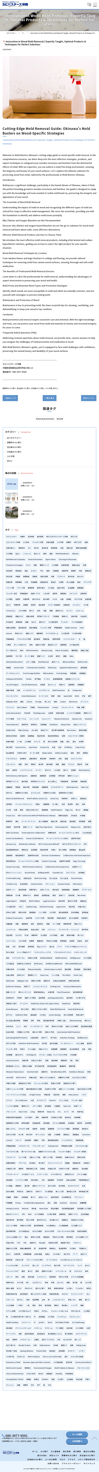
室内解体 (37, 639)
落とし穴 (78, 1340)
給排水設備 (60, 713)
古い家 (21, 1134)
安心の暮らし (52, 781)
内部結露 (43, 724)
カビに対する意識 (77, 1357)
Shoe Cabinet (22, 707)
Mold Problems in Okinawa (64, 1368)
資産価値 (83, 781)
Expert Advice (51, 559)
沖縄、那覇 (80, 707)
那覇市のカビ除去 (21, 793)
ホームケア (24, 1003)
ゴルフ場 (18, 656)
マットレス (10, 707)
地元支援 (9, 576)
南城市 (8, 827)
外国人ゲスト (43, 1049)
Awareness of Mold (13, 1362)
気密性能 (88, 599)
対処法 (36, 1311)
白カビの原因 (37, 1231)
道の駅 (41, 764)
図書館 (31, 941)
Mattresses (73, 702)
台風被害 (25, 1197)
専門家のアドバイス (38, 781)
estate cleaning (55, 1015)
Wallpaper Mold (11, 702)
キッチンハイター (77, 1294)
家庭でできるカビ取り (39, 1009)
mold (82, 628)
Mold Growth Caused (14, 1368)
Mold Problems (34, 901)
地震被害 (9, 924)
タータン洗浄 (34, 753)
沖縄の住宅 (33, 1077)
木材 (49, 1385)
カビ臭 (86, 605)
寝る (68, 742)
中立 (41, 571)
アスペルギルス (11, 759)
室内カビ (42, 622)
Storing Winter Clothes (14, 1379)
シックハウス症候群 (74, 713)
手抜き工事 (19, 1260)
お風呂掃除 (34, 1038)
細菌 (63, 764)
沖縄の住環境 (23, 929)
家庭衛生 (9, 616)
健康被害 (45, 810)
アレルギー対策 (45, 628)
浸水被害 (85, 1169)
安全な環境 (10, 975)
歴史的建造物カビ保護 (34, 1089)
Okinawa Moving (76, 1021)
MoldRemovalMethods (54, 964)
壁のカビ (88, 1021)
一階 (27, 1305)
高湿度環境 (63, 1248)
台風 (61, 548)
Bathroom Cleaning (13, 986)
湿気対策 (74, 616)
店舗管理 (45, 787)
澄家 (20, 1334)
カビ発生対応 (10, 907)
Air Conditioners (21, 1100)
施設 (51, 554)
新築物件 (9, 821)
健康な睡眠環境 (25, 1248)
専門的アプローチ (43, 616)
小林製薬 (57, 1134)
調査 (66, 759)
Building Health (43, 873)
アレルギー (65, 622)
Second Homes (76, 878)
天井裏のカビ (54, 1220)
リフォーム (27, 554)
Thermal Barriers (12, 724)
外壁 (52, 576)
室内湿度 (49, 764)
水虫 (83, 1186)
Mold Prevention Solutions (32, 867)
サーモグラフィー (67, 1043)
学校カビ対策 (63, 1277)
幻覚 (35, 1345)
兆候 (83, 804)
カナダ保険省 (39, 1214)
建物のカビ (27, 895)
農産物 (21, 1169)
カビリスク (73, 593)
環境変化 (28, 1368)
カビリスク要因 (11, 1226)
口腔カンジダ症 (34, 1157)
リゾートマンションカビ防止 (16, 1095)
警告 (21, 810)
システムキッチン (59, 1300)
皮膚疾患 (66, 605)
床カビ (8, 1254)
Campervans (77, 690)
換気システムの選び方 (47, 1077)
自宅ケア (44, 1038)
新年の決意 (22, 912)
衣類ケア (27, 986)
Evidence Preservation (14, 918)
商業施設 (26, 576)
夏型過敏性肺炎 (53, 1140)
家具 (86, 1271)
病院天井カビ (69, 1174)
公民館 (61, 582)
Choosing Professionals (67, 559)
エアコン (9, 1100)
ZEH (85, 844)
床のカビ (9, 793)
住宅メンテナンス (79, 724)
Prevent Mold (41, 1351)
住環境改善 (65, 565)
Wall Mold (9, 1026)
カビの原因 (87, 958)
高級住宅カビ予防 (25, 1083)
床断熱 (14, 1340)
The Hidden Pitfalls (62, 1322)
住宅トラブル (45, 890)
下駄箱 (32, 707)
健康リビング (10, 992)
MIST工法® (78, 542)
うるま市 (46, 593)
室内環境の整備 (86, 1026)
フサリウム (22, 1163)
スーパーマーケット (29, 821)
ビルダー (34, 571)
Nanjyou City (75, 827)
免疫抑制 (59, 1157)
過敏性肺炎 (33, 759)
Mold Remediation (62, 554)
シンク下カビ (46, 1265)
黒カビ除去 (25, 1009)
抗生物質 (9, 935)
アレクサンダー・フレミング (69, 929)
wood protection (12, 1060)
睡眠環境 (40, 633)
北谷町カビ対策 (50, 1089)
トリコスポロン (67, 1140)
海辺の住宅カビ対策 (84, 1089)
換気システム (10, 1129)
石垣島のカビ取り (38, 388)
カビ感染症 (49, 1191)
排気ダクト (45, 730)
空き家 (27, 1186)
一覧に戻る (49, 398)
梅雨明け (18, 1186)
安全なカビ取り (36, 1060)
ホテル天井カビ (56, 1174)
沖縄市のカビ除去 (49, 793)
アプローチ (61, 576)
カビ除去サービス (28, 1174)
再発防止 (53, 1248)
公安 (13, 947)
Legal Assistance (49, 901)
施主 (26, 571)
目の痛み (32, 1163)
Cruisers (55, 707)
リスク (84, 1095)
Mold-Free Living (40, 878)
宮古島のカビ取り (23, 388)
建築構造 (80, 588)
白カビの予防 (49, 1231)
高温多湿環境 (82, 1231)
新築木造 (25, 850)
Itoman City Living (13, 867)
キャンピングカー (12, 696)
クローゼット (10, 764)
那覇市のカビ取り (9, 388)
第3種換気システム (12, 1066)
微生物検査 (33, 628)
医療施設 (73, 850)
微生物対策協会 (53, 736)
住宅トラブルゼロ (48, 1340)
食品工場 (54, 821)
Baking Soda (81, 1345)
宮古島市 (9, 571)
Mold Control (21, 1077)
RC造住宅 (9, 622)
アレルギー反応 (11, 593)
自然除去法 (10, 998)
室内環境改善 (77, 992)
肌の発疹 (46, 599)
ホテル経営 (32, 1049)
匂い (88, 1294)
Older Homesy (23, 730)
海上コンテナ (41, 947)
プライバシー (79, 1197)
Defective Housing (46, 907)
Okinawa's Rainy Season (15, 1072)
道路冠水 (75, 1169)
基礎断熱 (63, 1066)
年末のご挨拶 (10, 912)
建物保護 (35, 787)
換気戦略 (46, 1123)
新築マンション (73, 776)
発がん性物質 (52, 742)
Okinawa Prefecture (61, 719)
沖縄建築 (80, 685)
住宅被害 (48, 1106)
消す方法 (67, 1254)
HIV (73, 1112)
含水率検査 (85, 1214)
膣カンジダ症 (48, 1157)
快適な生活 (27, 878)
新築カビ (65, 616)
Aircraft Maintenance (29, 685)
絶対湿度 (48, 1305)
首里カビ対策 (55, 1083)
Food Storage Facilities (31, 673)
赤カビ (87, 1265)
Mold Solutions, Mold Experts (16, 776)
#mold (60, 418)
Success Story (20, 747)
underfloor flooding (67, 1038)
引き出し (45, 1311)
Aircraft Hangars (12, 685)
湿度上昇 (70, 548)
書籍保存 (40, 941)
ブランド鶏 (21, 588)
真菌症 (67, 1163)
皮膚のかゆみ (69, 1157)
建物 (44, 554)
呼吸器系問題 (10, 1146)
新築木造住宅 (63, 815)
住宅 (63, 804)
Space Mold (68, 696)
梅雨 (64, 1095)
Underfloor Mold (21, 1015)
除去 (17, 1277)
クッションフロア (12, 1271)
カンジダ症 (22, 1157)
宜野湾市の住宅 (33, 855)
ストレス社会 (63, 1100)
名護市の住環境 (64, 861)
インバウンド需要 (21, 1180)
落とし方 (35, 1265)
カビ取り (60, 1379)
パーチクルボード (36, 1026)
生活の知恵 (10, 1032)
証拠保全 (85, 912)
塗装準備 (42, 998)
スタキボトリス (24, 1146)
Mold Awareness (32, 650)
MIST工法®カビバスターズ (71, 844)
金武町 (14, 770)
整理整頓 (32, 912)
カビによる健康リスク (14, 1237)
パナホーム (38, 1328)
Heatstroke (43, 1208)
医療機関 (18, 582)
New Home (81, 895)
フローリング (10, 1112)
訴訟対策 (62, 901)
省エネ (8, 605)
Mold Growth (82, 662)
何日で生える (75, 1311)
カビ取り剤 (10, 1357)
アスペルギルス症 (81, 1146)
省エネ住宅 (52, 1186)
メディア (18, 1140)
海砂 (32, 924)
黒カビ (31, 611)
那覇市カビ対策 (63, 1077)
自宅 (77, 804)
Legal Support (11, 901)
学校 (43, 1140)
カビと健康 (80, 1043)
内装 (80, 571)
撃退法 (36, 1379)
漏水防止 (68, 1117)
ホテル (28, 565)
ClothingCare (31, 1055)
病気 (7, 958)
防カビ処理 (10, 952)
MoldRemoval (82, 1038)
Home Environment (35, 559)
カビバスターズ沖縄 (13, 542)
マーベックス (10, 1334)
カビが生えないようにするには (71, 1260)
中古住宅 (27, 713)
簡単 (49, 1288)
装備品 (28, 1379)
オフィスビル (40, 1134)
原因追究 (18, 571)
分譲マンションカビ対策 (14, 1089)
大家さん (74, 798)
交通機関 (34, 582)
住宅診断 (69, 1328)
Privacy (18, 1203)
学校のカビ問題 (51, 941)
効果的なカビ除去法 (24, 964)
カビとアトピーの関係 (76, 736)
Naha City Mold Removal (15, 798)
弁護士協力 (82, 907)
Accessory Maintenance (72, 986)
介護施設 (56, 571)
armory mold (18, 668)
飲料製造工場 (83, 1191)
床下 (38, 1385)
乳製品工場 (52, 1169)
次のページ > (88, 398)
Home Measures (12, 1009)
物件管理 (74, 781)
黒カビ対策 (30, 1220)
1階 (71, 1060)
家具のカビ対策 (57, 1026)
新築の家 (41, 1112)
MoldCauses (38, 964)
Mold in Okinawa (34, 1357)
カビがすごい (37, 1282)
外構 (84, 565)
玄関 (63, 736)
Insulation (88, 719)
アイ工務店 (59, 1328)
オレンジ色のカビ (20, 645)
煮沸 (40, 1305)
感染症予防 (44, 582)
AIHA (29, 1214)
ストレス (37, 742)
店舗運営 (46, 804)
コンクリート (26, 1322)
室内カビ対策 (72, 901)
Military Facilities (69, 662)
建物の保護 (71, 935)
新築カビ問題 (27, 1066)
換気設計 (52, 1351)
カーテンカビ (43, 696)
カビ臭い (70, 1288)
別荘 (26, 764)
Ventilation (54, 724)
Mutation (73, 1203)
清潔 (18, 690)
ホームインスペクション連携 (29, 861)
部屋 (61, 742)
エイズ (66, 1112)
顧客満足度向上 (39, 992)
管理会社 (83, 798)
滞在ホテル (78, 924)
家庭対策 (76, 1003)
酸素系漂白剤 (58, 1288)
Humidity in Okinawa (76, 1072)
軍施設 (8, 668)
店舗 (18, 1385)
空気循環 (9, 1180)
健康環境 (31, 588)
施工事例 (9, 747)
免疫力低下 (80, 1015)
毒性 (34, 1305)
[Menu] (95, 4)
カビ (29, 548)
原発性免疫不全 (11, 1294)
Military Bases (48, 673)
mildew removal (71, 628)
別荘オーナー (10, 890)
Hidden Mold (10, 730)
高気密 (42, 1129)
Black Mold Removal (57, 1009)
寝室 (20, 764)
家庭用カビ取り (11, 1003)
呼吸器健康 (58, 628)
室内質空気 (24, 1294)
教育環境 (70, 1237)
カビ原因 (87, 1311)
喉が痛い (65, 1305)
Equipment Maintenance (68, 668)
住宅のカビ (21, 975)
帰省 (89, 1049)
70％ (18, 1243)
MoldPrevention (61, 958)
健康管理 (25, 924)
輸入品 (52, 947)
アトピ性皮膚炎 (77, 622)
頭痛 (82, 1305)
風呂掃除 (70, 998)
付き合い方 (21, 1357)
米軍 (53, 747)
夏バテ (33, 1197)
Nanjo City (51, 1112)
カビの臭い (57, 1254)
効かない (20, 1300)
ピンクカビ (25, 1265)
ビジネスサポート (57, 787)
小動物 (8, 645)
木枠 (58, 1340)
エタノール (10, 1300)
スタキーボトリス (80, 952)
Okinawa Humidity (34, 969)
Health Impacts (56, 810)
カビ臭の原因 (76, 633)
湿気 (59, 696)
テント (59, 947)
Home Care (44, 975)
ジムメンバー (46, 719)
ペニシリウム (10, 941)
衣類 (15, 810)
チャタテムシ (62, 1317)
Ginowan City (11, 844)
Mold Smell (10, 981)
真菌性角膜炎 (10, 1163)
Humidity (59, 1374)
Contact (9, 1140)
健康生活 (83, 901)
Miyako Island (47, 753)
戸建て (87, 1379)
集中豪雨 (20, 1220)
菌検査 (86, 810)
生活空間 (71, 588)
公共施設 (70, 1379)
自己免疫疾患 (74, 1049)
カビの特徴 (22, 611)
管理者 (17, 787)
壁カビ (65, 770)
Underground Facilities (14, 679)
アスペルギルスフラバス (62, 952)
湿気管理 (50, 918)
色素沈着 (31, 1277)
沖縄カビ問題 (10, 1083)
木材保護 (73, 1055)
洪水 (25, 1243)
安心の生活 (53, 878)
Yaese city (67, 1106)
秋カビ (19, 1288)
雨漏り (16, 1197)
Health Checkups (12, 1322)
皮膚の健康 (10, 742)
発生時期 (35, 1300)
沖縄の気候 (10, 969)
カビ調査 (9, 1186)
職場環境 (75, 650)
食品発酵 (54, 1060)
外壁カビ (62, 685)
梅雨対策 (72, 1066)
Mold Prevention (59, 690)
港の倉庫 (22, 947)
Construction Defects (83, 1362)
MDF (47, 1026)
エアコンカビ (35, 793)
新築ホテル (88, 713)
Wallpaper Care (22, 981)
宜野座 (73, 770)
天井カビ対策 (10, 1134)
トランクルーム (61, 1271)
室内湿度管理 (63, 912)
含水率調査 (75, 912)
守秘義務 (9, 1203)
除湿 (46, 1282)
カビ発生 (51, 588)
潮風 (80, 1300)
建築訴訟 (62, 1214)
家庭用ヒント (32, 975)
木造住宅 (83, 616)
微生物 (79, 764)
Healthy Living (31, 907)
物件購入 (9, 804)
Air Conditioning (78, 1322)
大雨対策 (17, 1254)
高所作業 (17, 827)
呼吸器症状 (24, 593)
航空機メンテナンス (72, 679)
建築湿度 (19, 622)
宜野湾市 (83, 593)
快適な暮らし (10, 548)
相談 (54, 895)
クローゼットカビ (83, 1368)
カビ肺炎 (73, 1248)
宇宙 (83, 696)
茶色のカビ (19, 633)
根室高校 (46, 1237)
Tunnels (28, 679)
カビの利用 (22, 941)
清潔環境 (9, 855)
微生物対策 (44, 850)
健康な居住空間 (81, 548)
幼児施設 (81, 873)
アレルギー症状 (76, 1100)
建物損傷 (53, 1277)
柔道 (7, 947)
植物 (30, 645)
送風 (23, 1277)
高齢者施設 (66, 890)
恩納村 (33, 764)
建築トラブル (73, 1214)
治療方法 (29, 1191)
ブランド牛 (87, 582)
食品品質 (82, 850)
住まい (17, 554)
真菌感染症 (79, 1140)
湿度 (72, 753)
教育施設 (63, 941)
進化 (49, 1203)
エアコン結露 (81, 1174)
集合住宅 (56, 890)
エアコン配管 (10, 1311)
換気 (77, 1060)
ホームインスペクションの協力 (57, 838)
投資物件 (65, 798)
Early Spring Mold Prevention (16, 1038)
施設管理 (9, 656)
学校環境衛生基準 (68, 1208)
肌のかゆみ (36, 599)
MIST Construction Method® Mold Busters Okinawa (36, 815)
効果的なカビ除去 (77, 1220)
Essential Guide (32, 1072)
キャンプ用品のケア (24, 952)
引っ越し (55, 804)
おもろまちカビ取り (79, 1077)
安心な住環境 (73, 918)
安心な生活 (64, 878)
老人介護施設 (43, 821)
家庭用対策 (67, 924)
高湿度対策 (42, 1248)
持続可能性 (87, 969)
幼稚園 (25, 605)
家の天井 (29, 1134)
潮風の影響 (10, 690)
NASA (77, 696)
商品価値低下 (20, 855)
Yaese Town (23, 1112)
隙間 (68, 1282)
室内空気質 (22, 628)
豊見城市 (43, 759)
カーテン (39, 770)
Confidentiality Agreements (34, 1203)
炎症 (61, 599)
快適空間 (54, 1049)
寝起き (56, 1305)
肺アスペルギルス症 (28, 1152)
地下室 (75, 1282)
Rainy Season (74, 1095)
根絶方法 (47, 981)
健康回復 (43, 776)
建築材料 (34, 935)
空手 (86, 941)
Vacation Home (36, 884)
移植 (38, 1021)
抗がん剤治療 (68, 1015)
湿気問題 (62, 1351)
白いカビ (60, 1282)
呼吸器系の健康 (66, 1146)
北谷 (59, 747)
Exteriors (52, 1100)
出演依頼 (28, 1140)
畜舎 (78, 582)
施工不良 (57, 1265)
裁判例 (79, 1123)
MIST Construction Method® (49, 844)
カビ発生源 (10, 964)
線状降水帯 (10, 1220)
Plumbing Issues (39, 713)
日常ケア (39, 1191)
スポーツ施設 (30, 662)
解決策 (70, 804)
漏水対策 (26, 787)
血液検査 (42, 1317)
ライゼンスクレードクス (42, 952)
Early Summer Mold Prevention (68, 1032)
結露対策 (45, 1117)
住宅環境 (88, 1123)
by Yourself (67, 1340)
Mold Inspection (72, 787)
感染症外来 (76, 1163)
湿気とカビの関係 (72, 1026)
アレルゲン (76, 605)
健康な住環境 (10, 628)
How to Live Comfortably (52, 1357)
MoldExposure (75, 958)
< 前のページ (10, 398)
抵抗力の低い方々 (32, 810)
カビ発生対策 (74, 645)
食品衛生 (73, 821)
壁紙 (21, 702)
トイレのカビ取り (12, 1265)
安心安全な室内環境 (13, 1021)
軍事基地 (82, 673)
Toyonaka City (57, 873)
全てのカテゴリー (14, 437)
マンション (10, 1385)
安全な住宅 (35, 929)
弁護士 (37, 804)
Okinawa (75, 554)
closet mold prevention (14, 1374)
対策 (52, 1282)
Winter (40, 1374)
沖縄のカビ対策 (25, 1226)
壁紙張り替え (65, 1243)
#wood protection (45, 418)
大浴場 (50, 656)
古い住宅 (35, 730)
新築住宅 (22, 548)
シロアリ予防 (39, 918)
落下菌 (44, 1043)
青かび (30, 1271)
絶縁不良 (25, 724)
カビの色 (88, 1282)
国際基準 (63, 1049)
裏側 (23, 1271)
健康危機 (9, 895)
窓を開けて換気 (11, 1351)
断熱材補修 (25, 1123)
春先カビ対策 (37, 1032)
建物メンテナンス (38, 1186)
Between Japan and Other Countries (36, 1362)
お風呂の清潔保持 (59, 981)
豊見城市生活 (10, 861)
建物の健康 (83, 730)
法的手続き (87, 827)
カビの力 (18, 935)
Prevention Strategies (14, 565)
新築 (52, 696)
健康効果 (64, 1060)
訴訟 (60, 759)
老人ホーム (52, 685)
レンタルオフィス (29, 690)
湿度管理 (71, 685)
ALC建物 (44, 935)
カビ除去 (26, 542)
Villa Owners (77, 884)
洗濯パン (62, 895)
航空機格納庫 (57, 679)
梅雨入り (64, 1345)
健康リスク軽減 (30, 998)
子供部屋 (56, 616)
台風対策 (29, 918)
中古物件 (60, 1180)
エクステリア (41, 1100)
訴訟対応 (72, 907)
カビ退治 (57, 770)
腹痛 (65, 656)
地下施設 (38, 679)
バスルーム (80, 611)
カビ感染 (9, 599)
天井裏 (55, 1345)
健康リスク (30, 633)
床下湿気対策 (39, 1066)
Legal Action (61, 907)
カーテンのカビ (51, 1260)
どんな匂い (80, 1288)
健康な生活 (76, 565)
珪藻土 (47, 1254)
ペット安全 (55, 975)
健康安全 (46, 639)
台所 (38, 611)
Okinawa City (77, 719)
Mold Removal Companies (15, 559)
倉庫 (89, 821)
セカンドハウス (76, 759)
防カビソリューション (14, 873)
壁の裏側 (9, 1328)
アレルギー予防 (11, 1049)
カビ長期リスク (76, 1226)
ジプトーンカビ (42, 1174)
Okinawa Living (46, 650)
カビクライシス (81, 1334)
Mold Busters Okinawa (27, 844)
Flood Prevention (63, 992)
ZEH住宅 (74, 815)
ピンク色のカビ (11, 650)
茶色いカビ (72, 1300)
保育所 (33, 605)
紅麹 (49, 1134)
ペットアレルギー (69, 639)
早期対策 (17, 605)
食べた (87, 1300)
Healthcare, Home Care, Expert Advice (45, 1003)
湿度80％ (33, 1243)
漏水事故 (25, 781)
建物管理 (54, 548)
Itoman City (44, 747)
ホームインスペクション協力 (69, 833)
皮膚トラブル (35, 593)
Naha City (84, 787)
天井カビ (48, 770)
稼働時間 (83, 1203)
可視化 (53, 850)
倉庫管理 (63, 645)
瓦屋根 (8, 1197)
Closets (29, 702)
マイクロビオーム (52, 633)
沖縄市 (22, 537)
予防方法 (20, 1191)
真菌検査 (31, 736)
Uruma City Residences (14, 838)
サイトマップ (89, 1463)
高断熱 (34, 1129)
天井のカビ (28, 1288)
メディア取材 (37, 1106)
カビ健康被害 (63, 1226)
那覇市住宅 (52, 833)
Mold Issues (52, 668)
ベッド (79, 1265)
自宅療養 (9, 1055)
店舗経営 (9, 787)
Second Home (30, 873)
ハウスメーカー (25, 1340)
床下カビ (9, 1015)
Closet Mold (31, 1374)
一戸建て (20, 1305)
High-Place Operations (44, 827)
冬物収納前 (69, 1374)
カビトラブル (70, 873)
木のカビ (65, 1294)
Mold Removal (43, 662)
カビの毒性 (79, 1328)
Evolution (63, 1203)
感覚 (37, 1117)
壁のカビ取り (40, 1288)
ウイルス (71, 764)
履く (27, 1282)
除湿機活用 (36, 1123)
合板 (86, 764)
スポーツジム (21, 719)
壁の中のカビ (41, 1220)
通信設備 (84, 668)
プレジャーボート (67, 707)
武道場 (72, 941)
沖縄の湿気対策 (73, 981)
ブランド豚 (10, 588)
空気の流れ (61, 588)
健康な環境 (30, 616)
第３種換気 (69, 1334)
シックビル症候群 (12, 1106)
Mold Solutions (84, 770)
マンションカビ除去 (41, 1083)
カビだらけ (78, 1271)
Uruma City (54, 798)
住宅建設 (71, 1123)
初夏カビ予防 (49, 1032)
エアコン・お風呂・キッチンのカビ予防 (53, 1055)
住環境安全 (46, 895)
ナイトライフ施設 (63, 1129)
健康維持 (76, 890)
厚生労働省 (55, 1208)
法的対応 (56, 1095)
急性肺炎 (23, 759)
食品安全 (63, 821)
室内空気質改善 (48, 1021)
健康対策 (65, 571)
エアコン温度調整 (59, 1123)
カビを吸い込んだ (25, 1311)
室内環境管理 (38, 1226)
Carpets (63, 702)
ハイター (82, 1351)
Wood (50, 1322)
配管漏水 (49, 1374)
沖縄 (52, 1379)
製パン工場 (60, 1191)
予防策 (19, 998)
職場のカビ (25, 1106)
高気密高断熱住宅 (12, 850)
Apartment (33, 747)
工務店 (36, 1340)
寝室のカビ (19, 616)
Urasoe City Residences (34, 838)
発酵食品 (76, 1134)
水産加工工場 (10, 1169)
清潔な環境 (44, 576)
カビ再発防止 (51, 1226)
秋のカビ (80, 576)
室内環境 (40, 537)
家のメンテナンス (25, 992)
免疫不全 (80, 1112)
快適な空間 (50, 542)
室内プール (56, 662)
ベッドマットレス (26, 770)
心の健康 (28, 742)
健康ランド (41, 656)
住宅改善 (31, 537)
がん (59, 1112)
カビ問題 (55, 565)
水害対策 (51, 992)
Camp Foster (80, 747)
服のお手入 (19, 1055)
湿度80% (44, 1072)
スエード (9, 1277)
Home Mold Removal (75, 1009)
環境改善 (31, 947)
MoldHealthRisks (46, 958)
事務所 (25, 1385)
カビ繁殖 (9, 554)
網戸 (89, 696)
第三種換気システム (55, 1334)
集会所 (53, 582)
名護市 (17, 599)
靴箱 (48, 924)
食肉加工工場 (71, 1191)
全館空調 (51, 1180)
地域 (27, 1300)
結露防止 (65, 1220)
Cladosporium (53, 1146)
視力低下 (42, 1163)
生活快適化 (24, 884)
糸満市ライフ (76, 867)
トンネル (47, 679)
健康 (86, 542)
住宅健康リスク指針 (84, 1208)
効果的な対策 (53, 1243)
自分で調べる (10, 1345)
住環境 (22, 736)
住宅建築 (34, 850)
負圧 (7, 1340)
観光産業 (68, 969)
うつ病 (19, 742)
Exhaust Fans (65, 724)
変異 (55, 1203)
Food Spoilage (61, 673)
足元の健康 (10, 1191)
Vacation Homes (64, 884)
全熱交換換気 (29, 1334)
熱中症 (34, 1208)
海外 (66, 1357)
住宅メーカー (43, 1197)
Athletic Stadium (61, 753)
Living (32, 1112)
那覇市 (68, 542)
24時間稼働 (27, 1254)
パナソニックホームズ (23, 1328)
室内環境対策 (10, 1231)
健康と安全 (85, 650)
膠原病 (85, 753)
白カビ (33, 622)
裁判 (78, 753)
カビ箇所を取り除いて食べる (21, 1317)
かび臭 (8, 810)
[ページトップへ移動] (94, 1438)
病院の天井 (10, 1282)
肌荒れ (89, 1288)
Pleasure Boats (43, 707)
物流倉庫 (82, 821)
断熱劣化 (34, 724)
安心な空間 (70, 582)
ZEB (43, 929)
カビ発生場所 (53, 622)
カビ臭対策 (65, 633)
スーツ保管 (56, 924)
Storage (38, 702)
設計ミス (84, 1254)
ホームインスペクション (23, 804)
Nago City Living (79, 861)
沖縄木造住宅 (61, 918)
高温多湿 (45, 548)
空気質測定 (55, 1197)
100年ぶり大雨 (64, 1169)
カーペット (84, 702)
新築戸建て (33, 890)
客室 (35, 565)
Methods (25, 1208)
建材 (21, 650)
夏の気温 (71, 576)
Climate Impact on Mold (53, 969)
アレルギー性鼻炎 (64, 1152)
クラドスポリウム (18, 958)
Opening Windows (26, 1351)
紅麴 (46, 1060)
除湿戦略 (77, 1117)
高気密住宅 (41, 1334)
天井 (32, 1385)
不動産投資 (64, 781)
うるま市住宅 (86, 833)
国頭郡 (73, 571)
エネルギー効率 (24, 1129)
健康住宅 (88, 571)
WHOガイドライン (12, 1214)
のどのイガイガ (73, 1186)
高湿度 (42, 685)
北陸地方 (84, 918)
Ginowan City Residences (51, 855)
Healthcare (66, 1003)
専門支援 (61, 776)
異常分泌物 (81, 1157)
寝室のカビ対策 (11, 1248)
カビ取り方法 (80, 998)
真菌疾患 (34, 776)
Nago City (69, 810)
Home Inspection (61, 827)
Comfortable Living (13, 878)
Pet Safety (66, 975)
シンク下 (74, 1305)
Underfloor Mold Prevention (29, 1043)
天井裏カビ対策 (56, 1117)
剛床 (7, 770)
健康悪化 (63, 593)
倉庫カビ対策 (40, 645)
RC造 (26, 935)
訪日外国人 (35, 1180)
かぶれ (55, 599)
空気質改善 (22, 890)
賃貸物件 (52, 759)
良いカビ (81, 935)
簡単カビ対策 (35, 1237)
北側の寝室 (38, 1254)
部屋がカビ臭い (47, 1271)
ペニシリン (52, 929)
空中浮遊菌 (54, 1043)
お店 (32, 1100)
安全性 (79, 941)
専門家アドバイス (12, 781)
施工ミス (37, 554)
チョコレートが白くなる (59, 1311)
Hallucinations (45, 1345)
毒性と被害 (10, 1288)
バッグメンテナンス (40, 986)
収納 (55, 702)
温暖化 (36, 1140)
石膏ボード (77, 1106)
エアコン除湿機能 (77, 1277)
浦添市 (55, 593)
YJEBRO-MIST (22, 753)
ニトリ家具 (42, 912)
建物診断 (9, 1260)
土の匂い (42, 1322)
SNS (43, 1180)
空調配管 (51, 1129)
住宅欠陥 (69, 1362)
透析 (32, 1021)
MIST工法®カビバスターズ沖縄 (57, 537)
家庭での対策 (36, 981)
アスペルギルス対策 (24, 639)
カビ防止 (43, 1015)
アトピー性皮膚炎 (54, 605)
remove (9, 633)
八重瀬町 (57, 1106)
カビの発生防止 (24, 1231)
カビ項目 (51, 1317)
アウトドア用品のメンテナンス (76, 947)
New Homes (71, 730)
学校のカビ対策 (58, 1237)
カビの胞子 (28, 1117)
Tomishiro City (11, 884)
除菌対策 (9, 582)
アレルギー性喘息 (80, 1152)
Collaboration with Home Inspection (76, 855)
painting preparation (55, 998)
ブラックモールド (38, 1146)
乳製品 (42, 1169)
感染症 (36, 895)
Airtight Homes (35, 1095)
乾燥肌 (69, 599)
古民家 (50, 713)
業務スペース (44, 565)
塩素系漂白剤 (54, 1294)
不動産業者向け (84, 1180)
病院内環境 (56, 639)
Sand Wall (9, 1077)
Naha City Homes (12, 833)
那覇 (51, 611)
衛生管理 (42, 605)
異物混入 (66, 1134)
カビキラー (72, 1351)
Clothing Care (55, 986)
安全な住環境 (71, 1180)
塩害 (62, 935)
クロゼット (77, 1243)
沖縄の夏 (47, 1095)
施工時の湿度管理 (58, 730)
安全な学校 (10, 1243)
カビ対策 (49, 388)
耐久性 (36, 548)
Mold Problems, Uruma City (37, 798)
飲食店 (34, 576)
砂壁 (88, 1072)
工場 (26, 582)
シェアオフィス (44, 690)
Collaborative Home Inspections (57, 867)
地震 (17, 924)
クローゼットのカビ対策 (65, 1231)
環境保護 (76, 1129)
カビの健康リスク (82, 1237)
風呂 (26, 1237)
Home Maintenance (29, 696)
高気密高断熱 (52, 1066)
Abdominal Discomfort (14, 662)
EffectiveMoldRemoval (73, 964)
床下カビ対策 (10, 1043)
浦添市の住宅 (75, 838)
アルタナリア (10, 1157)
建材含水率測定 (11, 736)
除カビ (55, 388)
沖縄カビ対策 (32, 958)
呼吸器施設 (10, 639)
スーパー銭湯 (29, 656)
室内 (74, 742)
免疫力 (22, 1049)
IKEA (25, 1026)
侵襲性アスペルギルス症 (46, 1152)
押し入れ (48, 702)
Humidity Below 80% (58, 1072)
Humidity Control (12, 1208)
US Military (68, 747)
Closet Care (77, 975)
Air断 (88, 1328)
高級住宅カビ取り (69, 1083)
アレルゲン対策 (37, 542)
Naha (71, 656)
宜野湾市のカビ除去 (66, 793)
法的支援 (71, 895)
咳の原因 (62, 1186)
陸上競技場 (10, 753)
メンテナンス (10, 929)
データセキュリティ (13, 673)
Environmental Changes (43, 1368)
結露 (26, 622)
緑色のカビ (59, 611)
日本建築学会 (66, 1197)
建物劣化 (40, 924)
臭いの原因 (63, 850)
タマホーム (49, 1328)
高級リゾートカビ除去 (66, 1089)
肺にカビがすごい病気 (38, 1294)
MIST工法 (74, 537)
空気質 (89, 1043)
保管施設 (73, 673)
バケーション (50, 884)
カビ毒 (17, 895)
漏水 (17, 821)
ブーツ (75, 1254)
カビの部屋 (10, 1305)
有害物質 (26, 599)
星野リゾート (27, 827)
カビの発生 (53, 935)
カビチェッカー (75, 1317)
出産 (83, 1049)
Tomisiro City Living (49, 861)
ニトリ (18, 1026)
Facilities (45, 1379)
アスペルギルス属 (12, 1152)
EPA (23, 1214)
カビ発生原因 (58, 1362)
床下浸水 (54, 1038)
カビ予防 (53, 912)
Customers (86, 1134)
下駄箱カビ (83, 1248)
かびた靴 (20, 1282)
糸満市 (81, 742)
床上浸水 (42, 1243)
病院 (48, 571)
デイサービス (86, 890)
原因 (37, 1271)
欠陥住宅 (23, 901)
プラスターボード (12, 1174)
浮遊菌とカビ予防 (23, 1032)
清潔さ (58, 656)
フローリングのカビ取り (34, 1260)
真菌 (57, 764)
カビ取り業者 (51, 1214)
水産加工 (87, 1163)
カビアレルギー (11, 537)
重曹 (71, 1345)
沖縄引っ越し (62, 1021)
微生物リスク (52, 645)
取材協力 (85, 1129)
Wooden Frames (24, 1345)
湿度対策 (25, 1060)
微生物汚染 (41, 736)
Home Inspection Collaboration (33, 833)
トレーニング (34, 719)
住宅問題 (52, 776)
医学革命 (85, 929)
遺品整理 (33, 1015)
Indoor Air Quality (61, 650)
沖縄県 (17, 576)
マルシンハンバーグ (55, 1163)
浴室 (44, 611)
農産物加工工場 (31, 1169)
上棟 (43, 1300)
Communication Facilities (36, 668)
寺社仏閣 (79, 1379)
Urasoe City (10, 815)
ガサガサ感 (78, 599)
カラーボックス (68, 1265)
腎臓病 (25, 1021)
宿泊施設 (77, 969)
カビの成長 (21, 969)
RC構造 (82, 815)
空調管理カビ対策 (12, 1123)
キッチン (70, 611)
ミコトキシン (41, 1277)
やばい (21, 907)
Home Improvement (13, 713)
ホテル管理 (10, 719)
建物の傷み (41, 588)
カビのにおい (10, 611)
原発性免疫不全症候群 (14, 1117)
